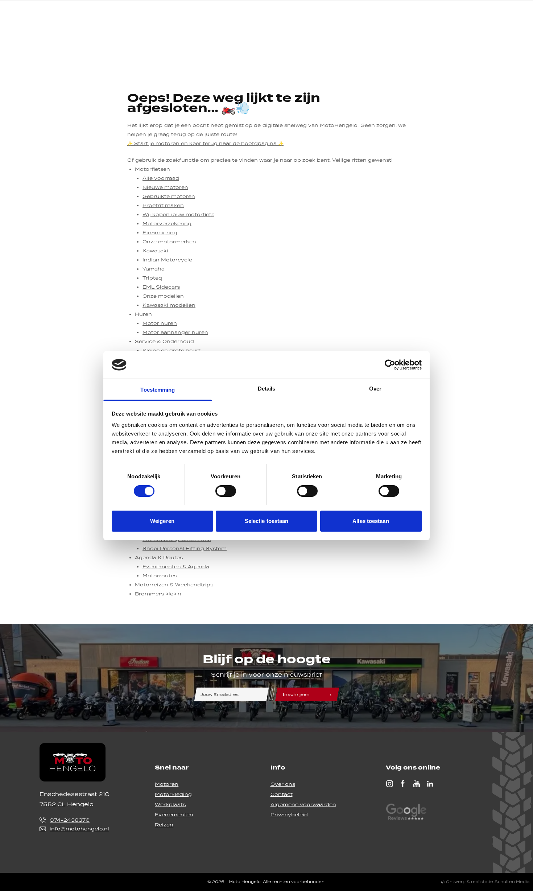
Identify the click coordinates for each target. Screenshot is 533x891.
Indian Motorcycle (167, 260)
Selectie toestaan (267, 521)
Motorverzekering (166, 223)
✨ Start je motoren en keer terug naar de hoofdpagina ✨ (205, 143)
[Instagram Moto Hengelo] (389, 783)
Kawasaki (155, 251)
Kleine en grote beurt (171, 350)
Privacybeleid (289, 815)
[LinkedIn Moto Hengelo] (430, 783)
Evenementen (174, 815)
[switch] (225, 491)
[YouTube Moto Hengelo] (416, 783)
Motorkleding (173, 794)
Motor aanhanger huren (175, 332)
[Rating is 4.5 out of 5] (406, 813)
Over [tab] (375, 388)
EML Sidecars (161, 287)
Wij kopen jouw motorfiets (178, 214)
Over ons (282, 784)
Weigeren (162, 521)
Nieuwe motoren (165, 187)
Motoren (166, 784)
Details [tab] (267, 388)
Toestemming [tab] (157, 390)
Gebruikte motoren (168, 196)
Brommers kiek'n (158, 594)
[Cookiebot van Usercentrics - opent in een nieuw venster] (390, 364)
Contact (281, 794)
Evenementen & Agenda (175, 567)
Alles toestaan (370, 521)
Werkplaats (170, 804)
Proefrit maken (163, 205)
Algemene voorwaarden (303, 804)
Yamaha (153, 269)
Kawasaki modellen (168, 305)
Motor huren (159, 323)
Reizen (164, 825)
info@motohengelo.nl (79, 829)
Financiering (159, 233)
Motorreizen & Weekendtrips (174, 585)
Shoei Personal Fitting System (184, 548)
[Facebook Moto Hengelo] (402, 783)
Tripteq (152, 278)
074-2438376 (70, 820)
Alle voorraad (160, 178)
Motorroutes (159, 576)
